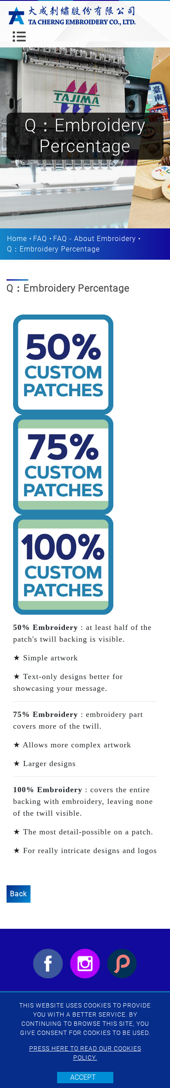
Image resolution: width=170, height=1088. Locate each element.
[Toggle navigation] (19, 36)
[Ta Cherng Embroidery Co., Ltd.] (72, 15)
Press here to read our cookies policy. (85, 1053)
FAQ (40, 238)
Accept (83, 1077)
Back (18, 894)
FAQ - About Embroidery (94, 238)
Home (17, 238)
